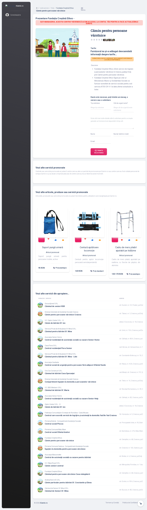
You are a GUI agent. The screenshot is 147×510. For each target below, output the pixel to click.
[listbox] (101, 108)
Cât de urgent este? (121, 103)
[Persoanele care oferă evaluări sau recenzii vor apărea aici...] (113, 40)
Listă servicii (44, 8)
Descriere (94, 65)
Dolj (52, 8)
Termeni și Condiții (112, 503)
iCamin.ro (44, 503)
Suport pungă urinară (52, 247)
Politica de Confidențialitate (132, 503)
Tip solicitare (95, 103)
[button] (16, 15)
